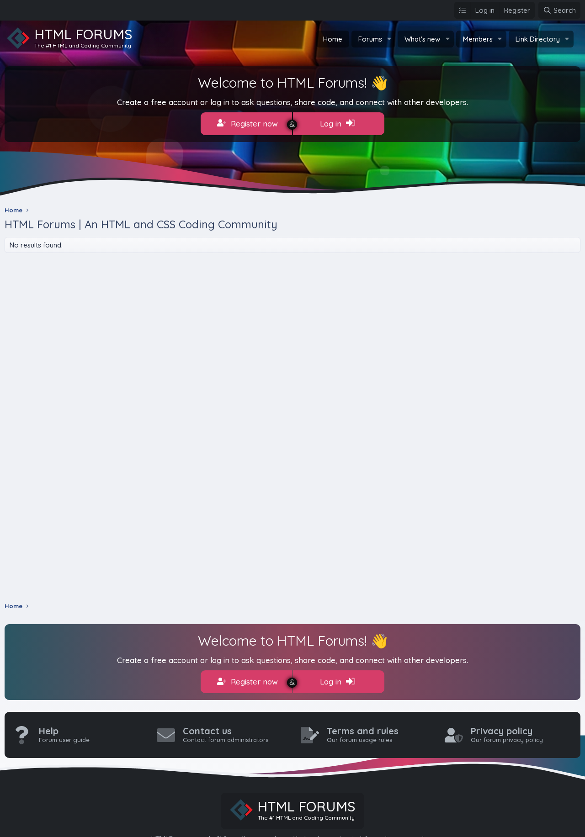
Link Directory (538, 39)
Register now (253, 123)
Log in (332, 123)
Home (332, 39)
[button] (389, 39)
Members (478, 39)
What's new (422, 39)
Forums (370, 39)
